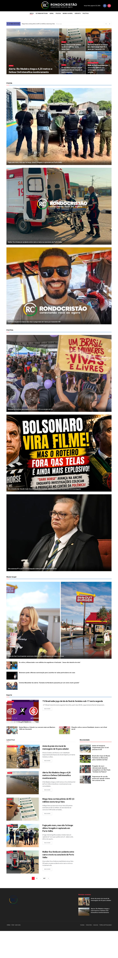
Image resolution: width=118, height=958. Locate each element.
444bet (8, 925)
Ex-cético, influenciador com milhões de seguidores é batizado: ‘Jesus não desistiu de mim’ (49, 662)
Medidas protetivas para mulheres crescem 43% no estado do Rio (30, 409)
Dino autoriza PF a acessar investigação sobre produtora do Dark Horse (32, 569)
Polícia (58, 13)
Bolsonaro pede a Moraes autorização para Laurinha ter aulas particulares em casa (47, 672)
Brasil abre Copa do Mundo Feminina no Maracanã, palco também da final (101, 758)
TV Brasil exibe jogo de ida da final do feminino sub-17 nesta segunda (72, 701)
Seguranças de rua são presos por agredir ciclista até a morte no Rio (101, 778)
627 (44, 878)
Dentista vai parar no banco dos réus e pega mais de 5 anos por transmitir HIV (98, 47)
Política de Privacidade (106, 925)
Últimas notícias (42, 13)
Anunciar (95, 925)
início (32, 13)
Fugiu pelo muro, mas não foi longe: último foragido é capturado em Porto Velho (35, 162)
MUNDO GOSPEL (68, 13)
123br (12, 925)
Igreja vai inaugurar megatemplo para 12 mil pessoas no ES (100, 747)
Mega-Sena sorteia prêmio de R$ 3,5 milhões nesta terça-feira (71, 47)
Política (85, 13)
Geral (52, 13)
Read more (47, 708)
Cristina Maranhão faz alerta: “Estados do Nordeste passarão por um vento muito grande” (49, 683)
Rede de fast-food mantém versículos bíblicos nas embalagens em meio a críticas (36, 656)
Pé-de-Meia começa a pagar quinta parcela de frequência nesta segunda (71, 70)
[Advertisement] (55, 944)
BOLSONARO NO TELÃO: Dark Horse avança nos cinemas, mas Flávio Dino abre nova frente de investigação (44, 489)
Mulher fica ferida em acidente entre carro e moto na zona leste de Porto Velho (35, 242)
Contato (82, 925)
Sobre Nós (89, 925)
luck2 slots (18, 925)
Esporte (78, 13)
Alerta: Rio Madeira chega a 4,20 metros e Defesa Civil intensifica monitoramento (43, 23)
